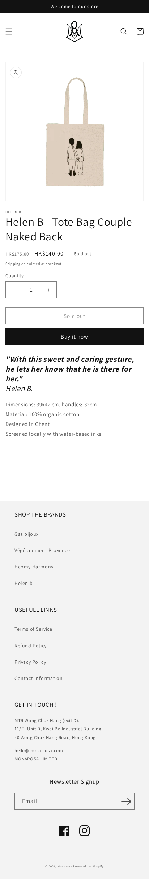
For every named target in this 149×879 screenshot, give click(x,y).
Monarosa (65, 866)
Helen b (23, 583)
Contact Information (38, 678)
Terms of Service (33, 629)
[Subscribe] (126, 801)
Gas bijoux (26, 534)
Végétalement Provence (42, 550)
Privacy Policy (30, 662)
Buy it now (74, 336)
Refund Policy (30, 645)
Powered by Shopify (88, 866)
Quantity (14, 276)
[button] (9, 32)
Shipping (13, 263)
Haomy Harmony (34, 566)
